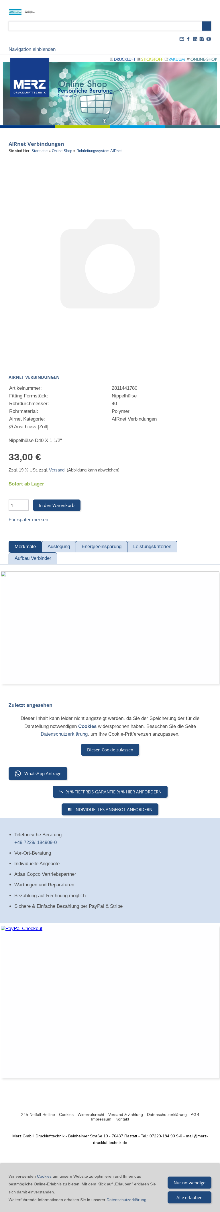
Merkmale (25, 546)
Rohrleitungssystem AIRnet (99, 151)
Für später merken (28, 519)
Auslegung (59, 546)
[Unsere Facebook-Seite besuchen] (188, 39)
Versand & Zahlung (125, 1114)
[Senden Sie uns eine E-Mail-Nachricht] (181, 39)
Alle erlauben (189, 1197)
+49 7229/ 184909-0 (35, 842)
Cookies (66, 1114)
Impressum (101, 1119)
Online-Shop (62, 151)
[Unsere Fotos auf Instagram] (202, 39)
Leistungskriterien (152, 546)
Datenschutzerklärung (64, 734)
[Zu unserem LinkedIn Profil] (195, 39)
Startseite (40, 151)
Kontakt (122, 1119)
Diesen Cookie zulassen (110, 750)
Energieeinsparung (101, 546)
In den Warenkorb (56, 505)
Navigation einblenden (32, 49)
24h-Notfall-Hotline (38, 1114)
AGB (195, 1114)
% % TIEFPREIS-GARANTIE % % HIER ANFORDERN (114, 792)
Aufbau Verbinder (33, 558)
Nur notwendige (189, 1182)
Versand (56, 469)
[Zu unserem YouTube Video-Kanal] (208, 39)
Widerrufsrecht (91, 1114)
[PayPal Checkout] (110, 1002)
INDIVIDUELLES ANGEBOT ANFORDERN (113, 809)
